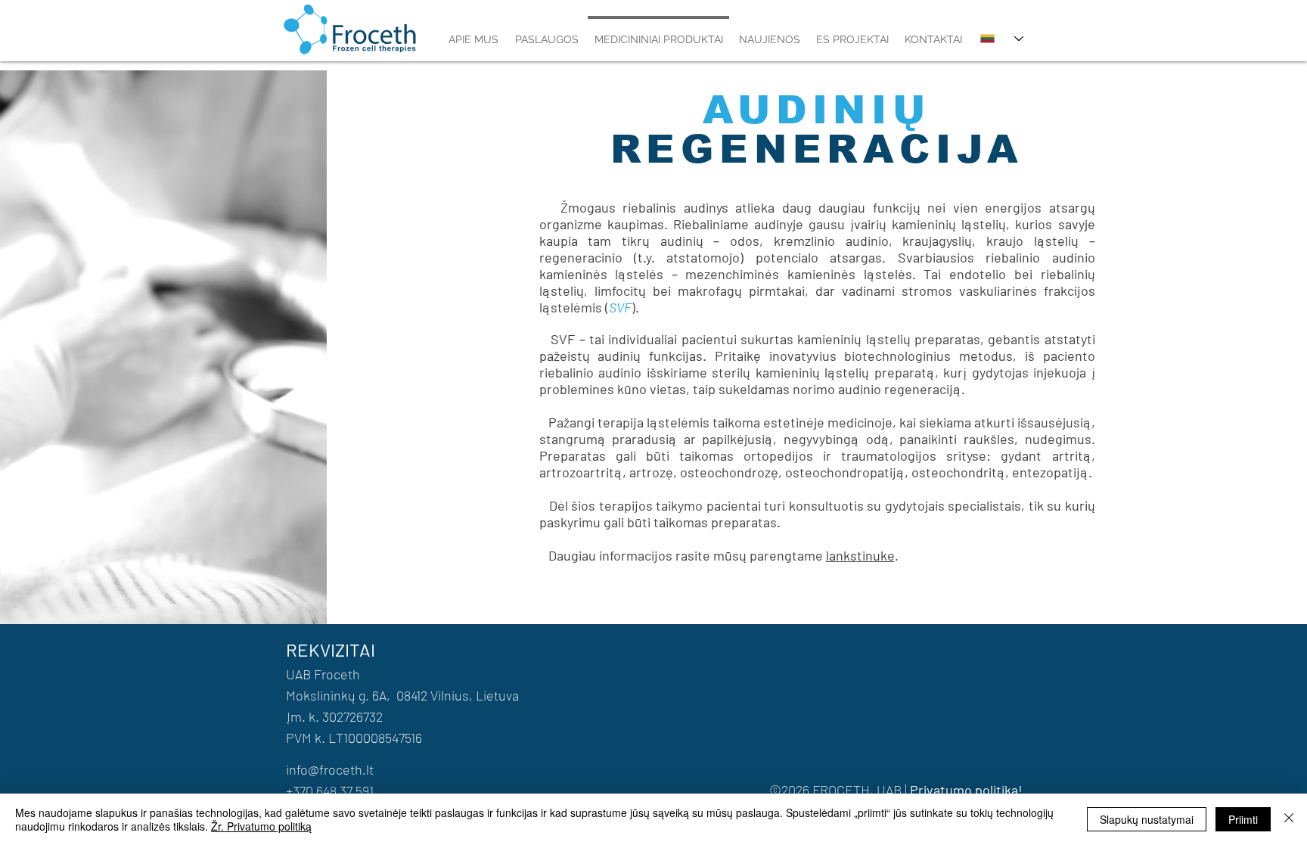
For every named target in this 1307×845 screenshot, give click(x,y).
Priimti (1243, 819)
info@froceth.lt (330, 769)
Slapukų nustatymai (1147, 819)
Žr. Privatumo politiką (261, 826)
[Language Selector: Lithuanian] (1002, 38)
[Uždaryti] (1289, 819)
